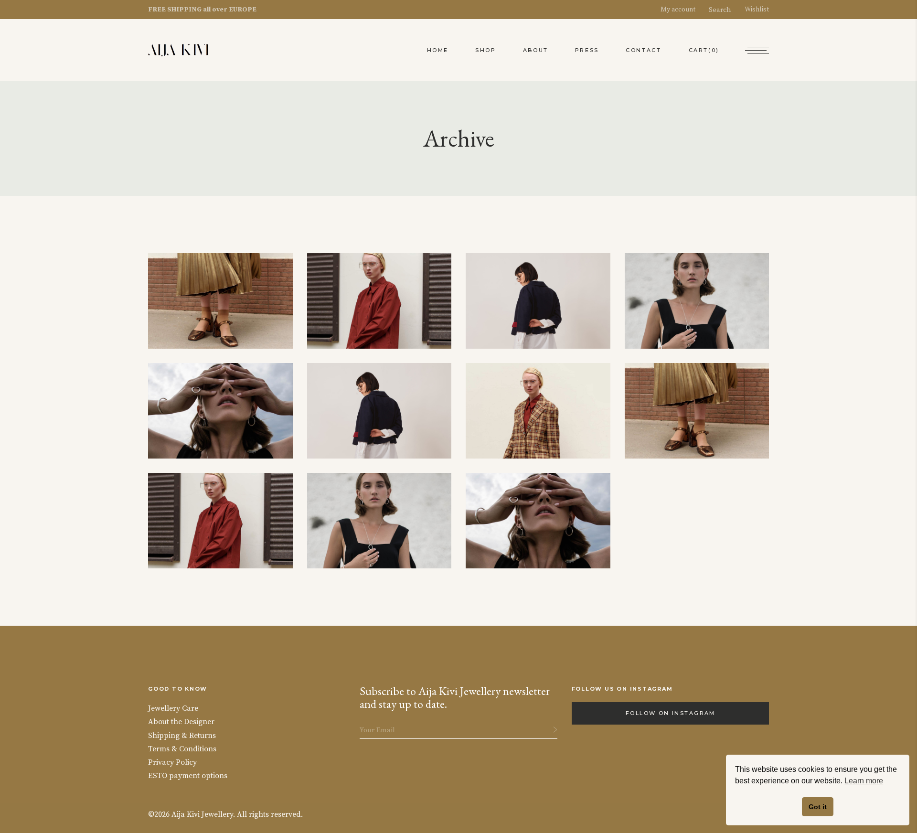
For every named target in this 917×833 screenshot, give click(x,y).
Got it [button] (818, 807)
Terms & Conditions (182, 749)
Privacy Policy (172, 762)
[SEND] (555, 729)
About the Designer (181, 721)
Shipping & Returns (182, 735)
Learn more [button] (863, 781)
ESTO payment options (187, 775)
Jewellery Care (173, 708)
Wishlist (752, 9)
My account (682, 9)
